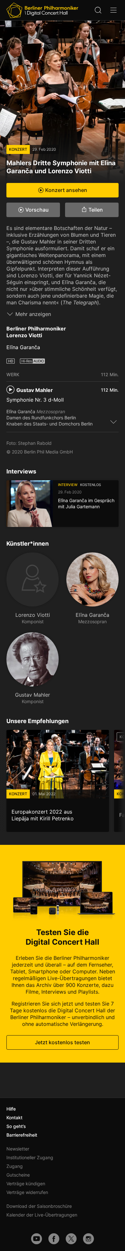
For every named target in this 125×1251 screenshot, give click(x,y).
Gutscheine (18, 1175)
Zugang (14, 1166)
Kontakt (14, 1117)
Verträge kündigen (25, 1183)
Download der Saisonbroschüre (39, 1206)
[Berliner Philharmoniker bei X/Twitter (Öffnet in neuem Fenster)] (71, 1238)
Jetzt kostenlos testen (62, 1042)
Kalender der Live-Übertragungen (41, 1215)
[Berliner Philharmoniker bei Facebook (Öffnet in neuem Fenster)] (53, 1238)
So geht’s (16, 1126)
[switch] (113, 421)
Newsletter (17, 1148)
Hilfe (11, 1109)
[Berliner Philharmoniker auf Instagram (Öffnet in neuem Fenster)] (88, 1238)
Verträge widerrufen (27, 1192)
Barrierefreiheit (21, 1135)
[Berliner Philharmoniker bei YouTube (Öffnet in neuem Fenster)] (36, 1238)
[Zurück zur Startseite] (42, 10)
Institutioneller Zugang (29, 1157)
